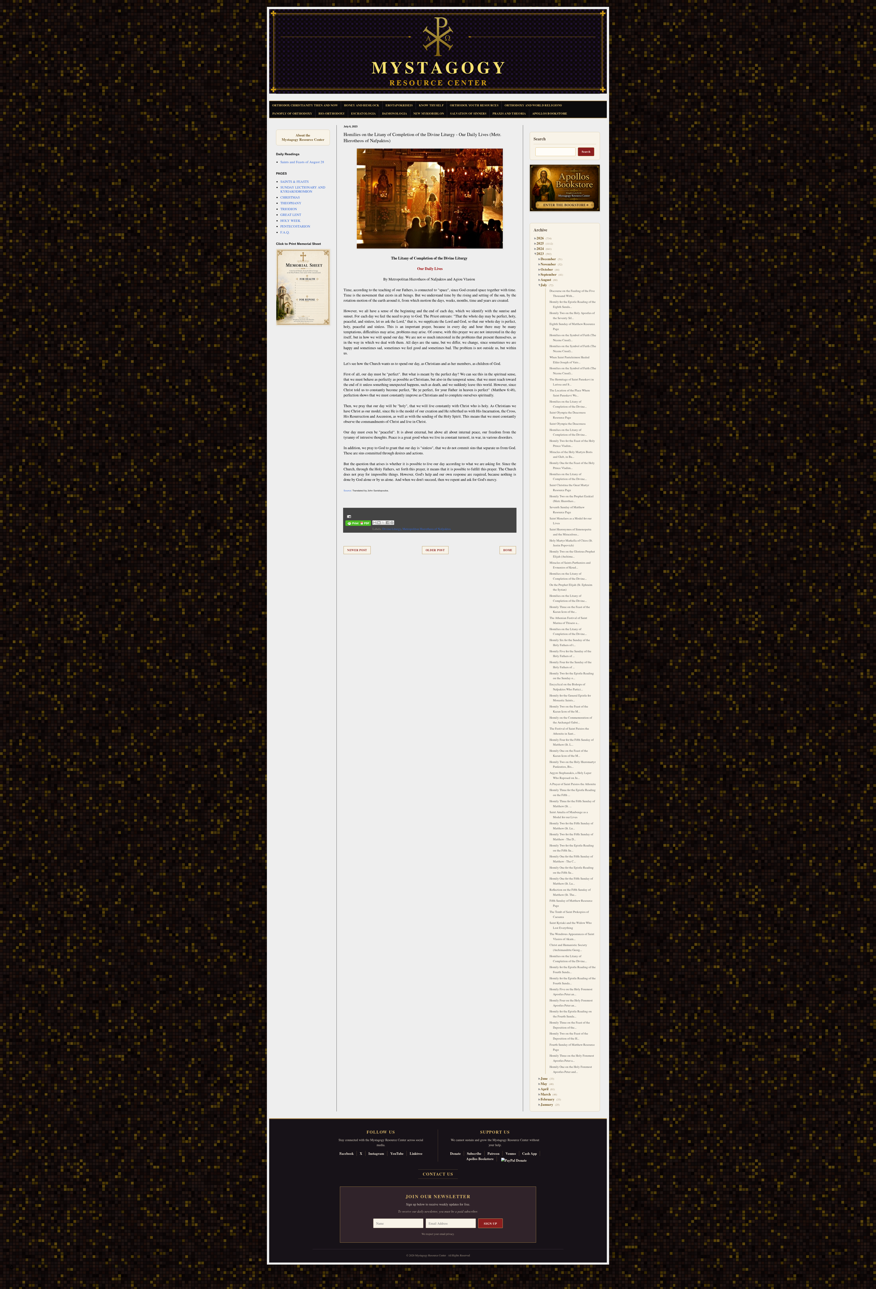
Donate (455, 1153)
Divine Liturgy (391, 529)
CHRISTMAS (290, 197)
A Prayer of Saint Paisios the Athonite (573, 784)
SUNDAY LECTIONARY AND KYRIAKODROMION (302, 189)
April (546, 1089)
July (545, 285)
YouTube (397, 1153)
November (550, 264)
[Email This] (374, 522)
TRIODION (288, 209)
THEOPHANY (290, 203)
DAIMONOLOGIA (394, 113)
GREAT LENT (290, 214)
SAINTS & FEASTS (294, 181)
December (550, 259)
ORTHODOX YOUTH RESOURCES (474, 105)
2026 (542, 238)
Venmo (511, 1153)
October (548, 269)
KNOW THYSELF (431, 105)
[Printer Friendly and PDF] (358, 523)
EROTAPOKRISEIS (399, 105)
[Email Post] (348, 516)
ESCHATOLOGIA (363, 113)
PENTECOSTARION (295, 226)
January (548, 1104)
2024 (542, 248)
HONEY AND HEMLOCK (361, 105)
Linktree (416, 1153)
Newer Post (357, 550)
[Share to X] (383, 522)
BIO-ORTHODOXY (331, 113)
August (547, 280)
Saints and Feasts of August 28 (302, 162)
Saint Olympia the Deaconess (568, 424)
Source (347, 490)
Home (507, 550)
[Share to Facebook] (387, 522)
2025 (542, 243)
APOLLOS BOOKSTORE (549, 113)
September (550, 274)
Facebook (346, 1153)
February (549, 1099)
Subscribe (474, 1153)
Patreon (493, 1153)
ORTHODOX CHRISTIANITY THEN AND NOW (305, 105)
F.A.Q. (285, 232)
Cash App (529, 1153)
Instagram (376, 1153)
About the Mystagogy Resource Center (303, 137)
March (547, 1094)
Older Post (435, 550)
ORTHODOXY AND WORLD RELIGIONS (533, 105)
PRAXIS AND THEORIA (509, 113)
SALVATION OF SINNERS (468, 113)
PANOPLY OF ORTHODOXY (292, 113)
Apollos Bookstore (480, 1158)
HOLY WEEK (290, 220)
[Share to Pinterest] (392, 522)
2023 (542, 254)
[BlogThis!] (379, 522)
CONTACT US (438, 1174)
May (545, 1084)
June (546, 1078)
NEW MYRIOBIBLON (428, 113)
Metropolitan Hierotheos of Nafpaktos (426, 529)
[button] (11, 1268)
